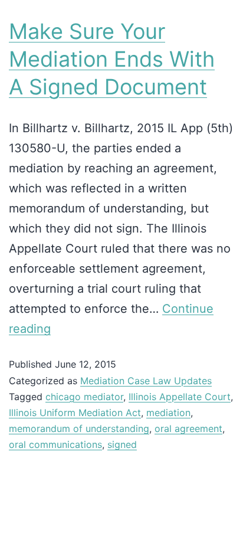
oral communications (55, 444)
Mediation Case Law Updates (146, 381)
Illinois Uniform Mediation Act (75, 412)
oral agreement (188, 428)
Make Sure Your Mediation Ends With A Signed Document (112, 59)
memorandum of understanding (79, 428)
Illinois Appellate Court (180, 396)
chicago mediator (84, 396)
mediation (168, 412)
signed (122, 444)
